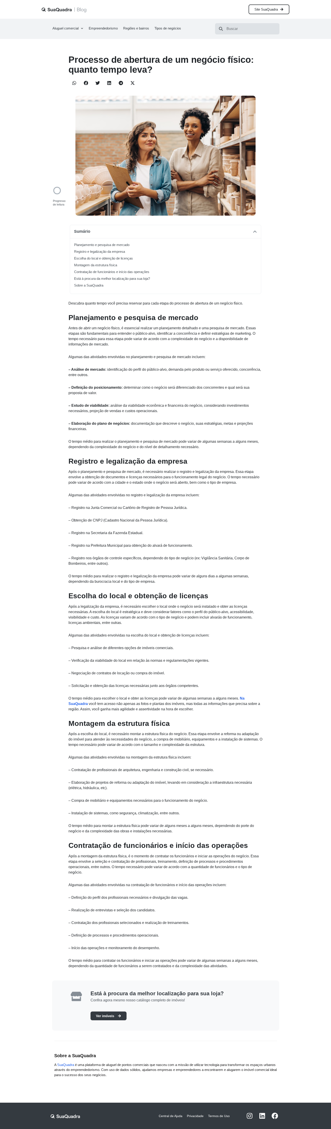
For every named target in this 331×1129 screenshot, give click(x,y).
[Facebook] (275, 1116)
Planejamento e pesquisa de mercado (101, 245)
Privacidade (195, 1116)
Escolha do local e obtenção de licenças (103, 258)
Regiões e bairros (136, 28)
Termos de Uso (219, 1116)
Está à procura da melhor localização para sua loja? (112, 278)
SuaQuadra (65, 1065)
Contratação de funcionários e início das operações (111, 272)
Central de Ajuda (170, 1116)
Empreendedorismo (103, 28)
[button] (74, 83)
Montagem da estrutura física (95, 265)
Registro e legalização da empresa (99, 251)
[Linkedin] (262, 1116)
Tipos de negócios (167, 28)
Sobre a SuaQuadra (88, 285)
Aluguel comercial (65, 28)
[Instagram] (249, 1116)
